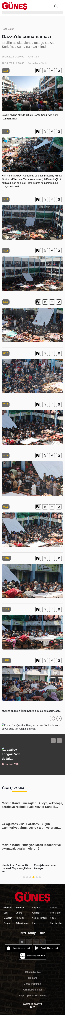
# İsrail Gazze (27, 711)
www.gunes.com (32, 1003)
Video (53, 918)
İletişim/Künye (32, 972)
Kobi (34, 923)
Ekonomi (20, 907)
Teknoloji (20, 918)
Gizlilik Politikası (32, 989)
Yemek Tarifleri (39, 918)
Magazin (7, 918)
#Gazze (56, 711)
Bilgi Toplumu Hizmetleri (32, 995)
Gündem (7, 907)
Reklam (32, 978)
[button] (52, 718)
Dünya (19, 912)
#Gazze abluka (10, 711)
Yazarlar (54, 907)
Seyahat (36, 907)
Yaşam (6, 923)
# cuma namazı (43, 711)
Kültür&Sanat (22, 923)
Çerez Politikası (32, 983)
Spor (5, 912)
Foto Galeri (8, 29)
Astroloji (36, 912)
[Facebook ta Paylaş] (52, 71)
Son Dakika (56, 923)
